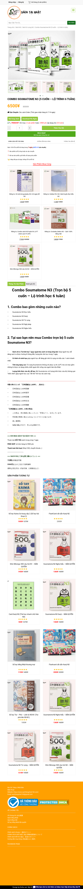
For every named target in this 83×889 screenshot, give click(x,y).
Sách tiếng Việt (12, 820)
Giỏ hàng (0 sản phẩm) (39, 2)
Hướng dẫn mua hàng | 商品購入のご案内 (21, 839)
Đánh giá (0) (30, 284)
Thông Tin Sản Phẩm (16, 284)
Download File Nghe (29, 119)
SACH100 (14, 456)
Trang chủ (10, 27)
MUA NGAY (41, 134)
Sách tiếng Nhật (12, 818)
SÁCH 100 (29, 436)
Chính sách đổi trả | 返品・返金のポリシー (21, 837)
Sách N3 (18, 27)
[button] (40, 96)
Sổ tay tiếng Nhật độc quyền (16, 822)
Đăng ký (21, 2)
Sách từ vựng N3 (28, 27)
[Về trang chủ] (24, 12)
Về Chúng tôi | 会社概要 (15, 815)
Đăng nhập (12, 2)
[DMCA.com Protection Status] (54, 802)
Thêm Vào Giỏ (59, 128)
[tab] (41, 164)
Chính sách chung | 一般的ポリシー (19, 832)
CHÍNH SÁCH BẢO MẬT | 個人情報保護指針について (24, 834)
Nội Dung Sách (14, 119)
